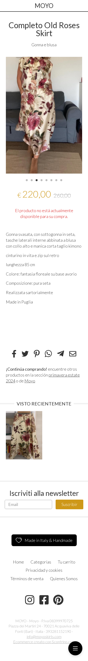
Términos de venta (26, 578)
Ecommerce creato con (44, 641)
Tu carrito (66, 561)
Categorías (41, 561)
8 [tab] (61, 179)
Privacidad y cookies (44, 570)
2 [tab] (31, 179)
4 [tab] (41, 179)
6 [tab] (51, 179)
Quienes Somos (64, 578)
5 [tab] (46, 179)
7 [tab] (56, 179)
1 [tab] (26, 179)
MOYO (44, 5)
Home (18, 561)
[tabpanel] (44, 115)
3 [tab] (36, 179)
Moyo (29, 380)
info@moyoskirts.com (44, 636)
